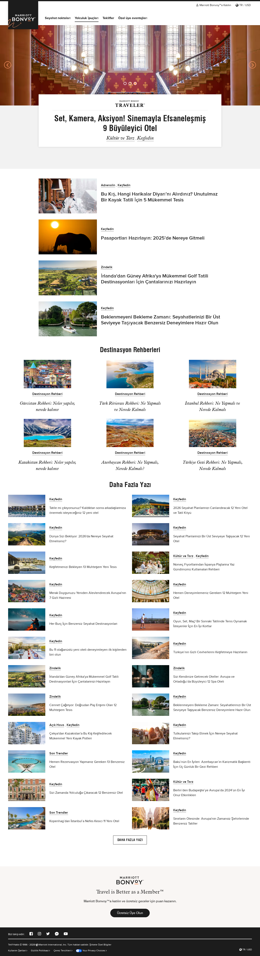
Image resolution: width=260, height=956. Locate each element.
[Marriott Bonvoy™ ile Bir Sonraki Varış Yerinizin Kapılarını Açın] (23, 15)
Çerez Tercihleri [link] (62, 950)
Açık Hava (56, 725)
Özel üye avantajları (132, 18)
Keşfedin (145, 138)
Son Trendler (58, 753)
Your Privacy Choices (93, 950)
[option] (130, 64)
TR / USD (244, 5)
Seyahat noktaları (58, 18)
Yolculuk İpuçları (87, 18)
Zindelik (106, 267)
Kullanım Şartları (17, 950)
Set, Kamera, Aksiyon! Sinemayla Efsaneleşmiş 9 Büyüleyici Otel (130, 123)
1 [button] (125, 83)
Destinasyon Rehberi (47, 394)
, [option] (130, 127)
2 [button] (130, 83)
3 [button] (135, 83)
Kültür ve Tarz (120, 138)
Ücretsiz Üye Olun (130, 913)
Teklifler (108, 18)
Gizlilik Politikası (40, 950)
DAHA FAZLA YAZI (130, 840)
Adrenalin (108, 185)
